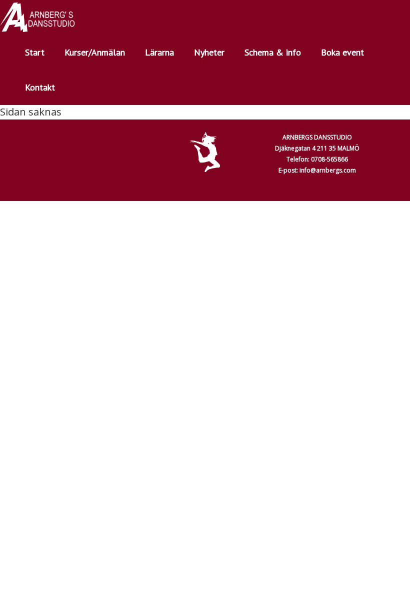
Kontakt (40, 87)
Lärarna (159, 52)
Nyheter (209, 52)
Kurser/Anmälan (94, 52)
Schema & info (272, 52)
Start (34, 52)
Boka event (342, 52)
